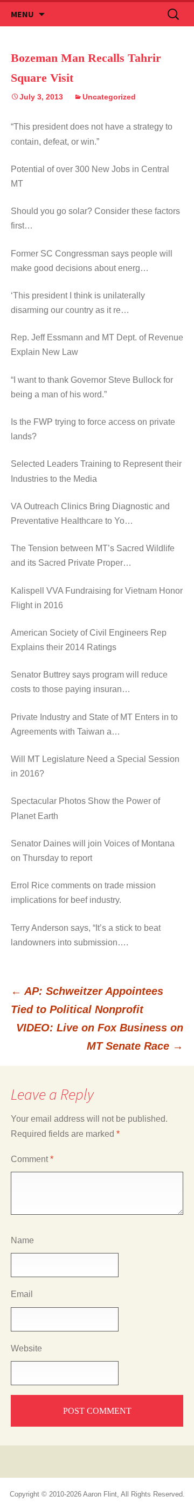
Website (26, 1348)
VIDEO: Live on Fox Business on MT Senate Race (99, 1037)
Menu (22, 14)
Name (22, 1240)
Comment (32, 1159)
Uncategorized (109, 96)
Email (22, 1294)
